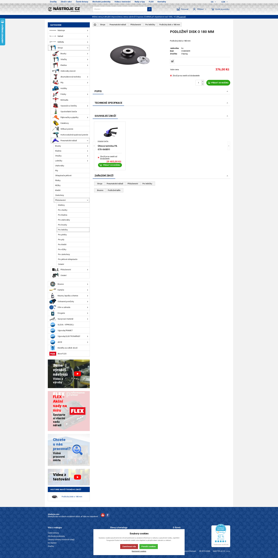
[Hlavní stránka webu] (95, 24)
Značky (53, 2)
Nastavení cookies (139, 551)
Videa (175, 539)
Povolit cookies (148, 546)
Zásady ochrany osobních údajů (61, 539)
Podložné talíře (114, 190)
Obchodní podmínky (101, 2)
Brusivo (100, 190)
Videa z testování (123, 2)
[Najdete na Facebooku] (108, 515)
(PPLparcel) (181, 17)
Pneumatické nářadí (115, 184)
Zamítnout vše (129, 546)
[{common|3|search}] (149, 9)
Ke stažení (52, 543)
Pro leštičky (147, 184)
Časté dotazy (82, 2)
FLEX (151, 2)
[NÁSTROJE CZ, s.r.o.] (69, 9)
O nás (175, 533)
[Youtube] (103, 515)
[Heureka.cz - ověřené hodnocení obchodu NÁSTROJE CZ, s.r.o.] (220, 535)
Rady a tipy (140, 2)
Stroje (99, 184)
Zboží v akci (66, 2)
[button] (94, 146)
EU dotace (177, 543)
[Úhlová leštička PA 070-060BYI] (110, 132)
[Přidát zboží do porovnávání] (172, 61)
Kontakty (162, 2)
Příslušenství (133, 184)
